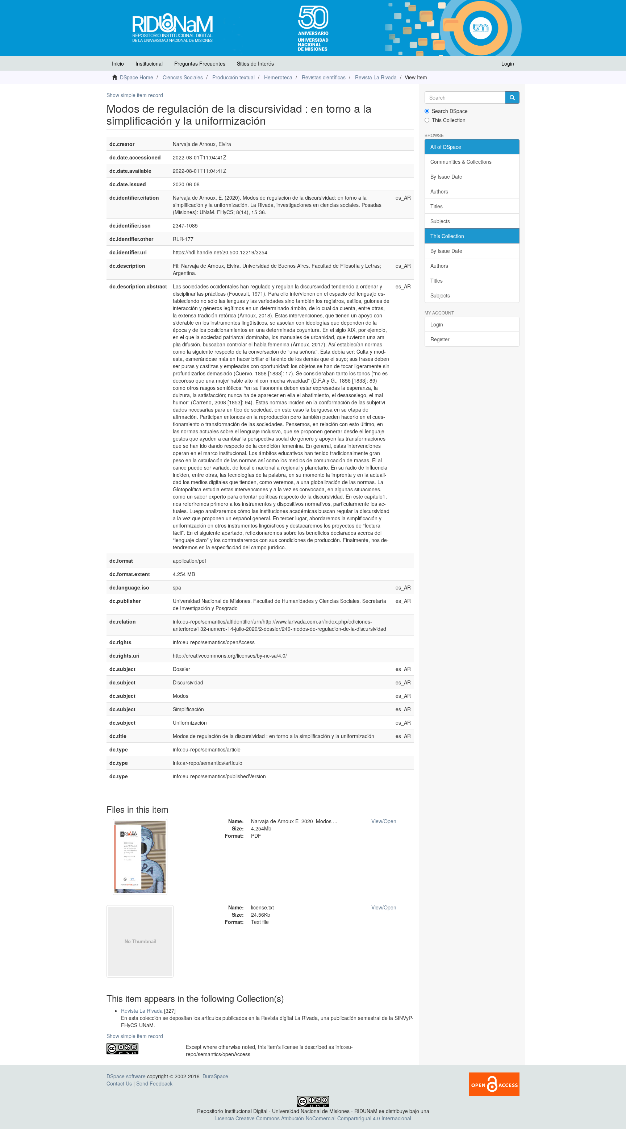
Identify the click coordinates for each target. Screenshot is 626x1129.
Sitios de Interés (255, 63)
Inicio (118, 63)
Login (436, 324)
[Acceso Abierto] (494, 1083)
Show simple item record (135, 95)
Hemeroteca (278, 77)
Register (440, 339)
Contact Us (119, 1083)
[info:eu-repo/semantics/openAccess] (141, 1048)
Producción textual (233, 77)
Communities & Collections (461, 161)
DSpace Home (136, 77)
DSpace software (126, 1076)
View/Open (383, 821)
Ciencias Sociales (183, 77)
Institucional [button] (149, 63)
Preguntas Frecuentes (199, 63)
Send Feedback (154, 1083)
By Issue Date (446, 176)
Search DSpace (450, 110)
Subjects (440, 221)
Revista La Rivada (376, 77)
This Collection (449, 120)
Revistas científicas (324, 77)
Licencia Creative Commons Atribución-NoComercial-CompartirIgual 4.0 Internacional (313, 1118)
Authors (439, 191)
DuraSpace (215, 1076)
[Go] (512, 97)
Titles (436, 206)
